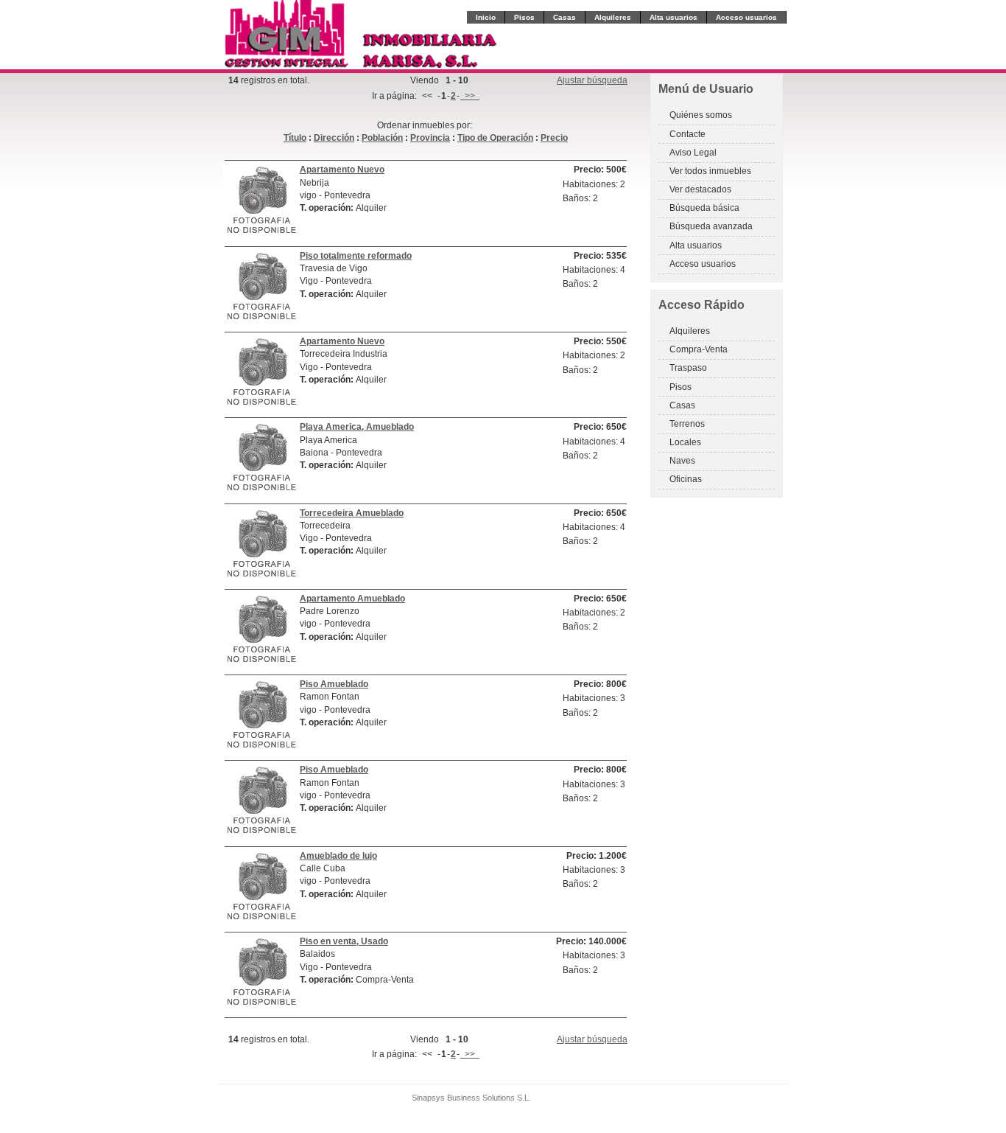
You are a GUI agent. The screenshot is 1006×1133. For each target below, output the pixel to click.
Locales (685, 442)
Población (382, 137)
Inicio (486, 17)
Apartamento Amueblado (352, 598)
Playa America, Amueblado (357, 426)
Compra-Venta (698, 349)
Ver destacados (700, 189)
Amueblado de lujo (338, 855)
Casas (564, 17)
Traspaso (688, 367)
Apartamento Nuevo (342, 169)
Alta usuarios (673, 17)
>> (469, 95)
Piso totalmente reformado (356, 255)
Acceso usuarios (746, 17)
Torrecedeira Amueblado (352, 513)
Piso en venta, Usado (344, 941)
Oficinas (685, 479)
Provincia (430, 137)
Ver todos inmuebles (710, 171)
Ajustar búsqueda (592, 80)
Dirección (334, 137)
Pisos (524, 17)
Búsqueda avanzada (711, 226)
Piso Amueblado (334, 684)
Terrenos (687, 423)
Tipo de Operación (495, 137)
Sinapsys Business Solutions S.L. (471, 1097)
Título (295, 137)
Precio (554, 137)
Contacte (687, 134)
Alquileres (612, 17)
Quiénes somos (700, 115)
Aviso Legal (693, 152)
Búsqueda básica (704, 207)
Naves (682, 460)
